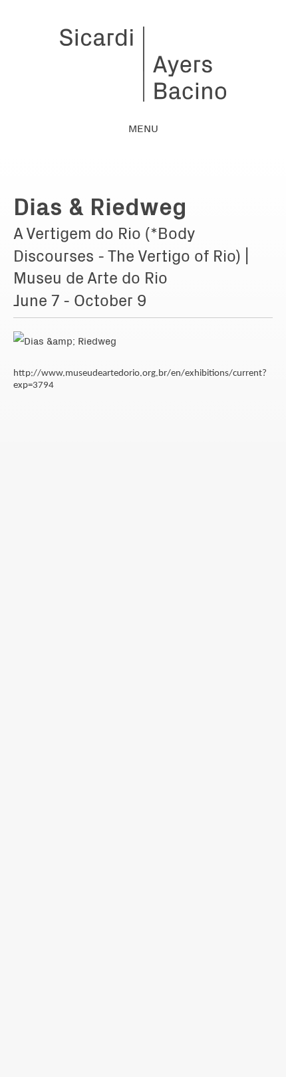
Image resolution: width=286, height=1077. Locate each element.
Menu (143, 127)
